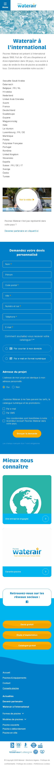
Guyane (6, 117)
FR (14, 88)
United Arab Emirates (13, 99)
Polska (6, 139)
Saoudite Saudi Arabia (14, 80)
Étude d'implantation (27, 635)
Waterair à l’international (16, 706)
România (7, 150)
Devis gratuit (27, 624)
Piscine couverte (11, 725)
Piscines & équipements (14, 677)
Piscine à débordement (14, 728)
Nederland (8, 95)
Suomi (6, 103)
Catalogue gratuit (27, 645)
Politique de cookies (24, 764)
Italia (5, 125)
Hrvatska (7, 91)
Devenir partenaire (13, 701)
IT (22, 165)
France (6, 106)
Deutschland (9, 110)
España (6, 161)
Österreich (8, 84)
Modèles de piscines (13, 719)
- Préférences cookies (41, 764)
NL (19, 88)
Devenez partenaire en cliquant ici (21, 231)
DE (23, 132)
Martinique (8, 136)
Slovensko (8, 158)
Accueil (6, 672)
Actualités (8, 696)
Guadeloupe (9, 114)
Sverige (6, 169)
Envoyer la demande (27, 433)
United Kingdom (10, 154)
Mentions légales (32, 760)
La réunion (8, 128)
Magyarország (10, 121)
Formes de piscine (12, 713)
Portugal (7, 147)
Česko (6, 172)
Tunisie (6, 176)
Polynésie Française (13, 143)
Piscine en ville (10, 732)
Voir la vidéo (25, 199)
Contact (6, 683)
